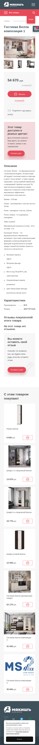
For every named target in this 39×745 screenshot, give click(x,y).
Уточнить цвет (16, 153)
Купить (22, 94)
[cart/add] (28, 437)
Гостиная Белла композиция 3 (19, 682)
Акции (31, 19)
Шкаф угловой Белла (16, 554)
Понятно (19, 739)
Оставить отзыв (17, 370)
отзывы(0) (27, 85)
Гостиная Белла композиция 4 (19, 639)
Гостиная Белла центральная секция (19, 597)
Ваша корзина (36, 28)
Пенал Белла (12, 429)
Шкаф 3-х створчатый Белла (19, 512)
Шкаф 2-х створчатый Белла (19, 471)
